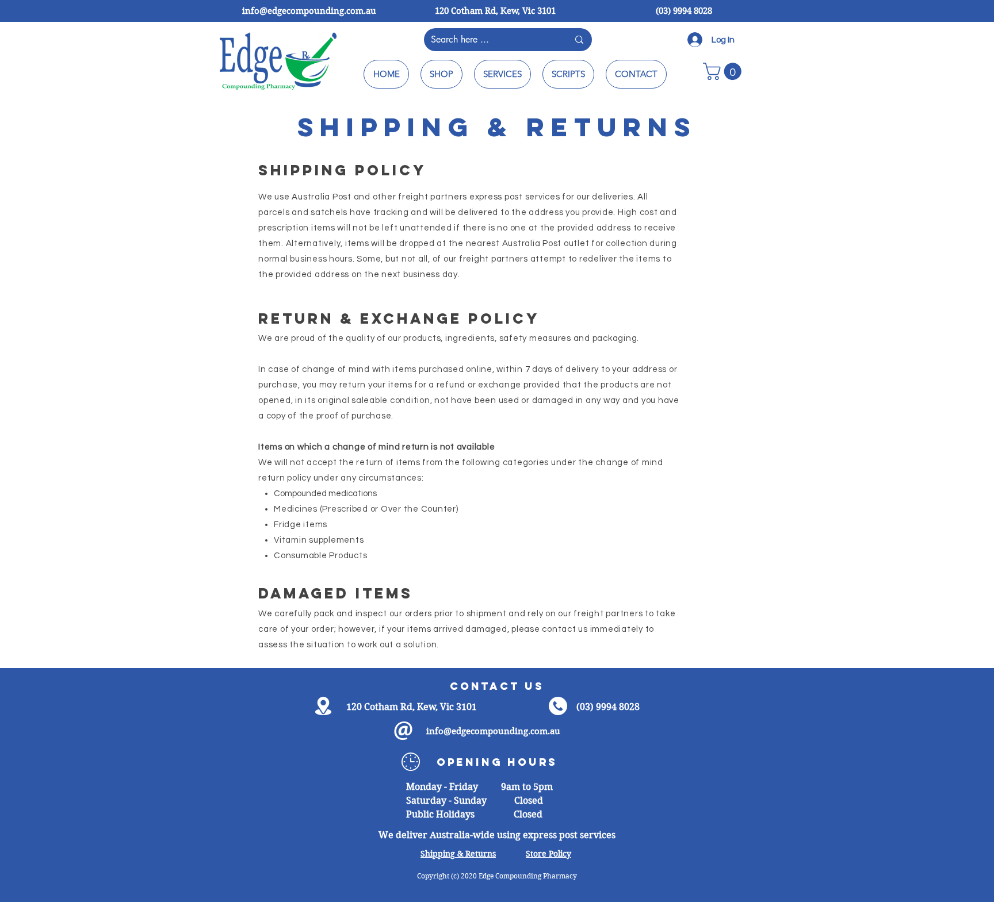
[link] (724, 71)
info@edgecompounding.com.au (309, 11)
